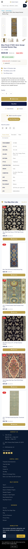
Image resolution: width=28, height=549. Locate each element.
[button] (24, 25)
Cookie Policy (13, 543)
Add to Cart (15, 99)
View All (23, 202)
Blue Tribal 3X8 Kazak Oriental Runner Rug (12, 269)
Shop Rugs (9, 10)
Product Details (5, 134)
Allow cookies (14, 546)
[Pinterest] (11, 453)
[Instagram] (9, 453)
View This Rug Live (14, 119)
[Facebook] (4, 453)
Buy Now (14, 104)
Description (13, 134)
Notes (20, 134)
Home (3, 10)
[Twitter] (6, 453)
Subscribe (20, 536)
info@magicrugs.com (9, 447)
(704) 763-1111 (8, 435)
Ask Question (5, 137)
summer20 (7, 63)
